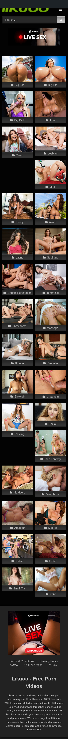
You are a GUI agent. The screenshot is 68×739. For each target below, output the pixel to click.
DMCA (14, 665)
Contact (53, 665)
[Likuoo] (28, 9)
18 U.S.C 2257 (33, 665)
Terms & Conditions (22, 661)
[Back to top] (57, 728)
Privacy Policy (49, 661)
